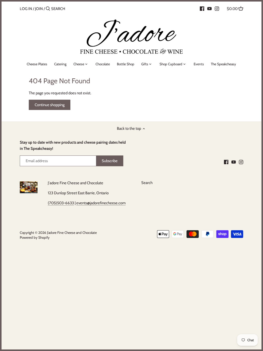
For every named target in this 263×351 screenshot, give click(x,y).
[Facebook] (202, 8)
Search (147, 182)
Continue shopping (49, 105)
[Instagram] (217, 8)
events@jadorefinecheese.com (101, 203)
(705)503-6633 (61, 203)
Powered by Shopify (35, 237)
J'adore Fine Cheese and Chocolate (72, 232)
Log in (26, 8)
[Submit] (48, 9)
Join (39, 8)
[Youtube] (209, 8)
